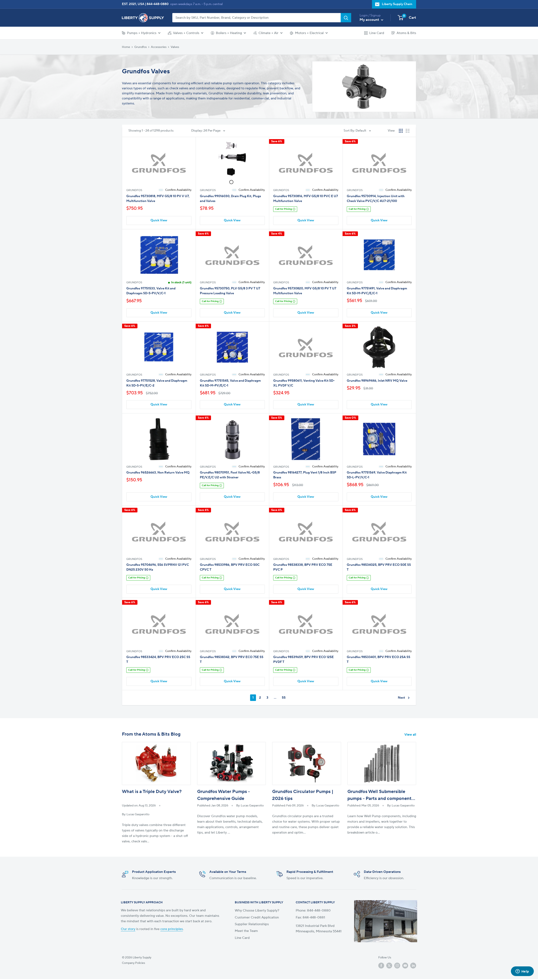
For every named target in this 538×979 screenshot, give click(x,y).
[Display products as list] (408, 131)
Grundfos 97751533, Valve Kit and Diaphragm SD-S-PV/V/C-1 (150, 290)
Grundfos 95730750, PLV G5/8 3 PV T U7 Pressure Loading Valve (230, 290)
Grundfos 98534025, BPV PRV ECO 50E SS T (379, 567)
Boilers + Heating (229, 33)
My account (370, 19)
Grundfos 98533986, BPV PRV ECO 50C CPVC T (230, 567)
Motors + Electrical (309, 33)
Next (401, 698)
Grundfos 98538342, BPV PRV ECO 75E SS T (231, 659)
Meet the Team (246, 931)
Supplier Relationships (252, 924)
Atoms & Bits (406, 33)
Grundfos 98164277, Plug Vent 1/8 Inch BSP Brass (304, 475)
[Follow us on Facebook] (381, 965)
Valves (175, 47)
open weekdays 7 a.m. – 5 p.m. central (196, 4)
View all (410, 734)
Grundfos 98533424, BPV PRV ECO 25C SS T (158, 659)
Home (126, 47)
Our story (128, 929)
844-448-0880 (158, 4)
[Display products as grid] (401, 131)
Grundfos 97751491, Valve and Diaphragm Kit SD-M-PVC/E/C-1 (377, 290)
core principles (171, 929)
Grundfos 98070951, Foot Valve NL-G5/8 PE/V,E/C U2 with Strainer (230, 475)
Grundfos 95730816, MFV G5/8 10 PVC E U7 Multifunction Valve (305, 198)
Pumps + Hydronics (141, 33)
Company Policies (133, 963)
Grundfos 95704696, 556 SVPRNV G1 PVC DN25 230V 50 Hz (157, 567)
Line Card (376, 33)
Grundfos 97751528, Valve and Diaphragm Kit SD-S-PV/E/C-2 (156, 383)
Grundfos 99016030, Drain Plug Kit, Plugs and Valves (230, 198)
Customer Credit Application (257, 917)
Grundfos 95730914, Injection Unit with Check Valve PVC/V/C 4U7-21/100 (376, 198)
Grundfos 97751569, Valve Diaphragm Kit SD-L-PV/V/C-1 (377, 475)
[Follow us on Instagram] (397, 965)
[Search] (346, 17)
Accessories (158, 47)
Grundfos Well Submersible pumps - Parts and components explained (380, 798)
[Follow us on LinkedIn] (413, 965)
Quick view (158, 220)
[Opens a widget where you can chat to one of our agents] (522, 971)
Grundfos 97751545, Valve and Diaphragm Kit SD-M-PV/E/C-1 (230, 383)
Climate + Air (268, 33)
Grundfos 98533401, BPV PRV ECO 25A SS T (378, 659)
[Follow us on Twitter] (389, 965)
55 (284, 698)
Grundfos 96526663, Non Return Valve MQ (158, 473)
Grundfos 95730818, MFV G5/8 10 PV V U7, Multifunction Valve (158, 198)
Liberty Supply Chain (397, 4)
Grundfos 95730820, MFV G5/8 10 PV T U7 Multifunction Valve (304, 290)
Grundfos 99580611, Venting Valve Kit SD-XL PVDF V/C (304, 383)
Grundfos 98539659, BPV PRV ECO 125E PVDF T (303, 659)
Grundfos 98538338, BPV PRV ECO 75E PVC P (302, 567)
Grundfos (140, 47)
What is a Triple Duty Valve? (152, 791)
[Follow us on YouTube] (405, 965)
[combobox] (256, 17)
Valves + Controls (186, 33)
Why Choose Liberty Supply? (257, 910)
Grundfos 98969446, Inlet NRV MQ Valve (377, 381)
